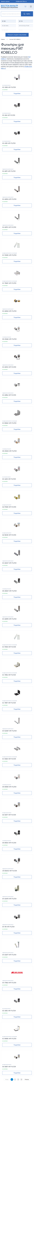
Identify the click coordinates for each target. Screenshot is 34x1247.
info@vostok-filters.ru (21, 1)
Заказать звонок (5, 1)
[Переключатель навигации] (31, 6)
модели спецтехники (17, 34)
